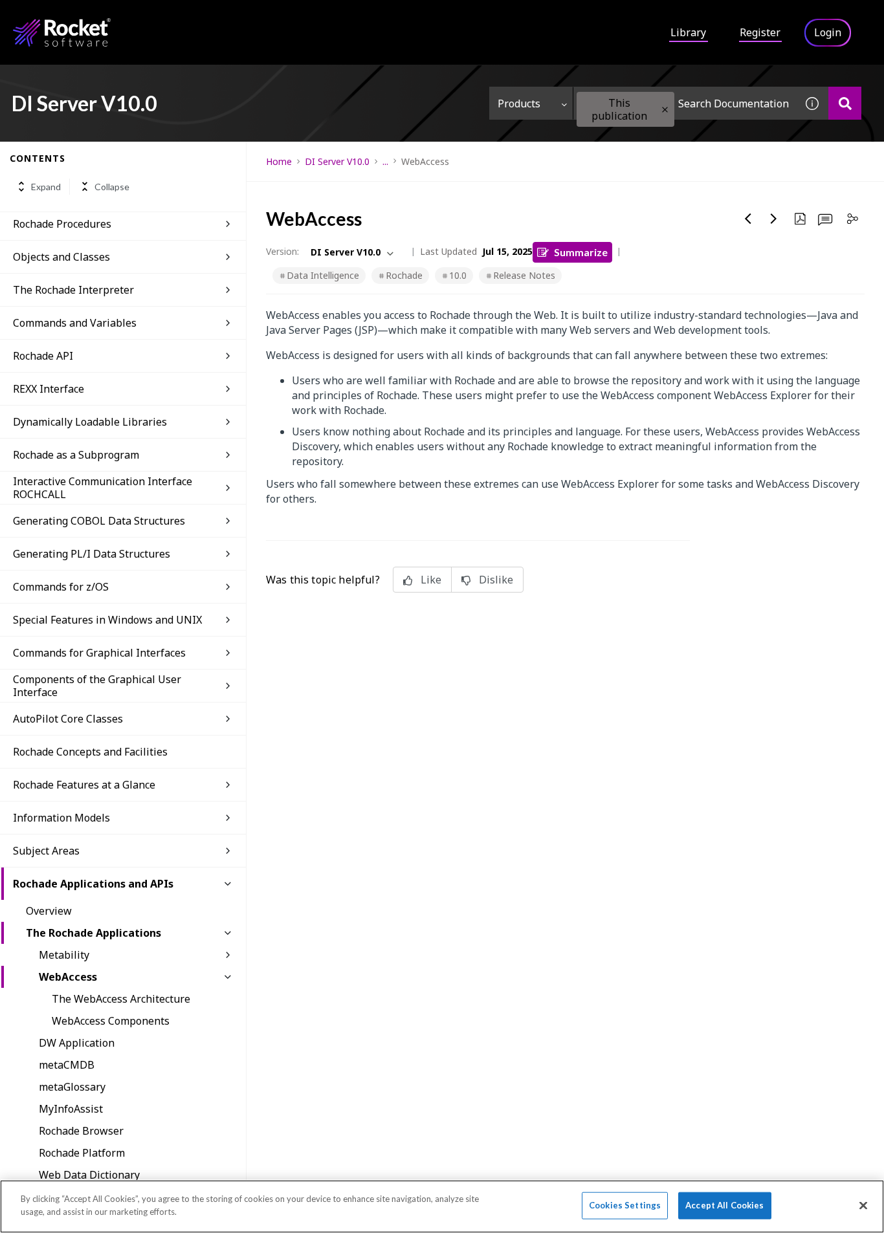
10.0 (458, 275)
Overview (49, 911)
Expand (46, 186)
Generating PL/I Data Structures (91, 554)
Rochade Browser (81, 1131)
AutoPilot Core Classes (68, 719)
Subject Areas (46, 851)
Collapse (111, 186)
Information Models (61, 818)
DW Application (77, 1043)
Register (760, 32)
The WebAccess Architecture (121, 999)
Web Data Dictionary (89, 1175)
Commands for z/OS (61, 587)
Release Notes (524, 275)
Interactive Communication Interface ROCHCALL (102, 487)
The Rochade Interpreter (73, 290)
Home (279, 161)
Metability (64, 955)
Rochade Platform (82, 1153)
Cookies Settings (625, 1205)
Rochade (404, 275)
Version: (282, 251)
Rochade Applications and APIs (93, 884)
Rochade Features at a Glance (84, 785)
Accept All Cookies (724, 1205)
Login (827, 32)
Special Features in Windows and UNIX (107, 620)
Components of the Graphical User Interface (97, 685)
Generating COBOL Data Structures (99, 521)
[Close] (863, 1205)
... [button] (385, 161)
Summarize (581, 252)
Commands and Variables (75, 323)
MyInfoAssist (71, 1109)
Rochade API (43, 356)
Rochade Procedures (62, 224)
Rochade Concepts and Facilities (90, 752)
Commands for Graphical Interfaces (99, 653)
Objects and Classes (61, 257)
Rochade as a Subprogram (76, 455)
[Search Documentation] (844, 103)
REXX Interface (48, 389)
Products (519, 103)
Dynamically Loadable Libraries (90, 422)
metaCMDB (66, 1065)
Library (688, 32)
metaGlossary (72, 1087)
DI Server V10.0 (337, 161)
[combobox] (684, 103)
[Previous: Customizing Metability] (748, 219)
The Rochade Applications (93, 933)
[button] (665, 110)
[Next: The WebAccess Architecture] (774, 219)
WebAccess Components (111, 1021)
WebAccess (68, 977)
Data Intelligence (323, 275)
